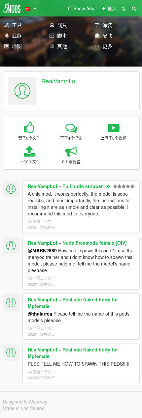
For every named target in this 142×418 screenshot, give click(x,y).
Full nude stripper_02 (86, 186)
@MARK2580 (42, 250)
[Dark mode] (123, 8)
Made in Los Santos (23, 408)
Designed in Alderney (25, 401)
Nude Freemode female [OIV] (94, 242)
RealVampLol (59, 80)
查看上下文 (42, 221)
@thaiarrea (40, 313)
